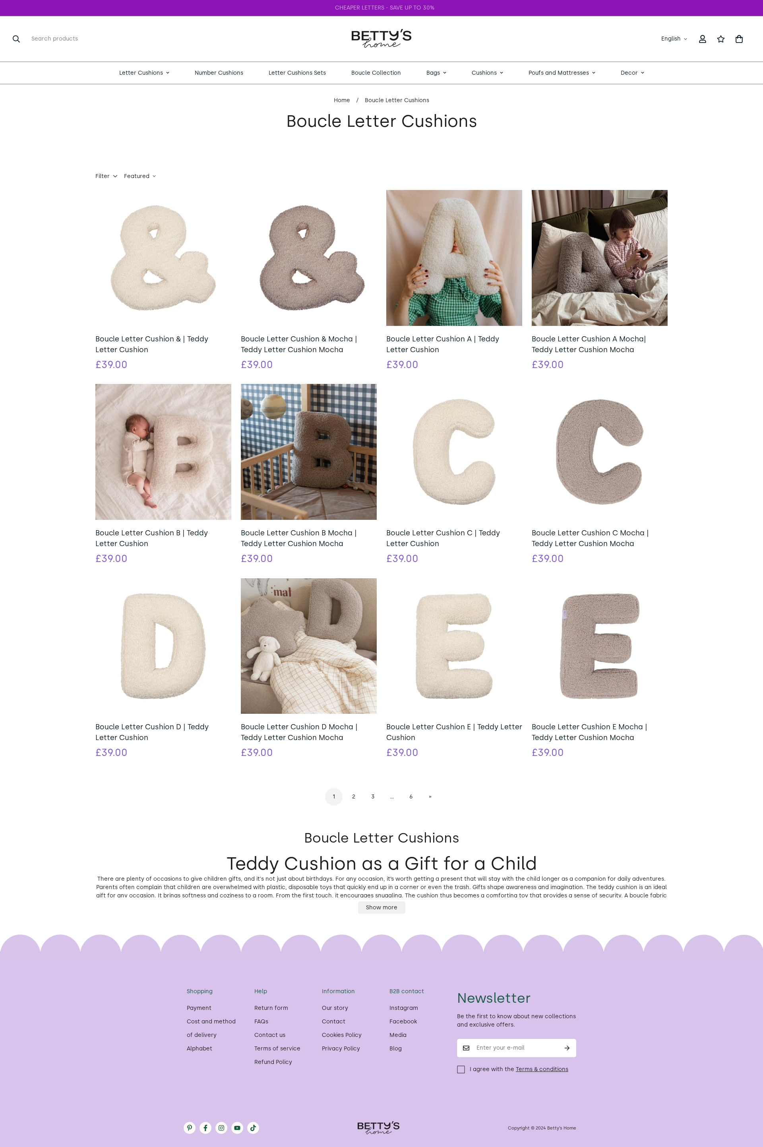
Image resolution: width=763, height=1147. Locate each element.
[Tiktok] (253, 1128)
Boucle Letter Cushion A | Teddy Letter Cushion (442, 344)
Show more (381, 907)
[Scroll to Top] (747, 1104)
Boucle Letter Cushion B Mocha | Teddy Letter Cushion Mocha (299, 538)
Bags (433, 73)
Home (342, 100)
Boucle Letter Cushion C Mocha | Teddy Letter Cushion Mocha (590, 538)
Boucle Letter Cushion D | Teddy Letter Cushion (152, 732)
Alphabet (199, 1048)
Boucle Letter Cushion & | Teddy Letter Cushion (151, 344)
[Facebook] (205, 1128)
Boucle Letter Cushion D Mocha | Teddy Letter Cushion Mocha (299, 732)
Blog (395, 1048)
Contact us (269, 1035)
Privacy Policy (341, 1048)
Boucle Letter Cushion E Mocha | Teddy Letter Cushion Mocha (589, 732)
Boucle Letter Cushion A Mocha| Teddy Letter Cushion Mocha (589, 344)
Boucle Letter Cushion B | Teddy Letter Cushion (151, 538)
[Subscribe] (567, 1048)
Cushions (484, 73)
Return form (271, 1008)
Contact (333, 1021)
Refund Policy (273, 1062)
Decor (629, 73)
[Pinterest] (190, 1128)
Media (398, 1035)
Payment (199, 1008)
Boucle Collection (376, 73)
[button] (739, 39)
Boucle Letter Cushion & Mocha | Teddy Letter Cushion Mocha (299, 344)
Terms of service (277, 1048)
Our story (335, 1008)
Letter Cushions (141, 73)
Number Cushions (219, 73)
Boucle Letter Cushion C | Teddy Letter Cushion (443, 538)
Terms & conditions (542, 1069)
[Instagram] (221, 1128)
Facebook (403, 1021)
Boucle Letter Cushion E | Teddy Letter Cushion (454, 732)
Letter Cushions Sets (297, 73)
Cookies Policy (342, 1035)
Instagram (403, 1008)
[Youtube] (237, 1128)
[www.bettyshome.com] (381, 39)
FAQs (261, 1021)
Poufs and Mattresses (559, 73)
